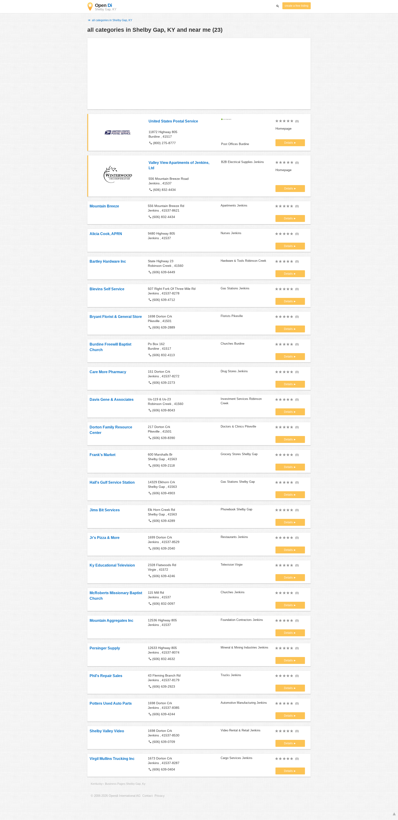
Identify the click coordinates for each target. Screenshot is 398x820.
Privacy (160, 795)
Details (289, 142)
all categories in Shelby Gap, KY (111, 20)
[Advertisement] (199, 73)
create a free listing (296, 5)
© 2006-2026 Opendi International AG (115, 795)
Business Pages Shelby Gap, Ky (125, 783)
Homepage (283, 128)
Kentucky (96, 783)
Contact (147, 795)
